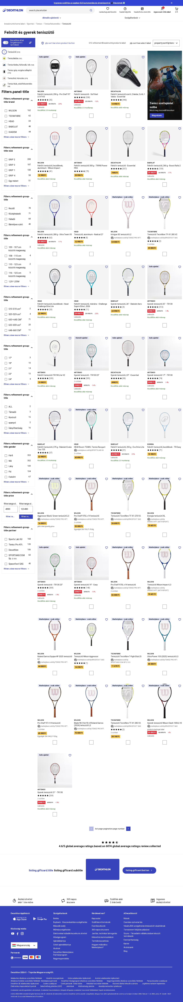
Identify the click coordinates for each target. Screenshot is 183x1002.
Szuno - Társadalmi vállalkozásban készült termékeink (142, 934)
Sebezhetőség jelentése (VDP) (51, 986)
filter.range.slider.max (26, 503)
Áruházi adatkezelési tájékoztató (107, 978)
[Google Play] (41, 918)
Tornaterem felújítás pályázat (137, 930)
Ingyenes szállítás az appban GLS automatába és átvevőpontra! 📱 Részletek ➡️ (89, 3)
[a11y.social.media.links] (13, 934)
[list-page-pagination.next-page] (128, 829)
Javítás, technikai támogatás (104, 933)
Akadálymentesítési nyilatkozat (110, 986)
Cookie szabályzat (50, 984)
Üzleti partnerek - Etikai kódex (71, 984)
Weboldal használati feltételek (97, 984)
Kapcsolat (96, 918)
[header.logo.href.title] (13, 10)
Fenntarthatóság (131, 940)
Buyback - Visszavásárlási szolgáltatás (70, 922)
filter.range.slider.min (11, 503)
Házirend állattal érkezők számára (125, 984)
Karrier (126, 944)
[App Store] (21, 918)
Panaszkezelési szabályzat (157, 981)
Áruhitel (56, 948)
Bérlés (56, 918)
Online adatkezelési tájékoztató (79, 978)
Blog (125, 951)
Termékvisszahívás (100, 941)
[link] (157, 115)
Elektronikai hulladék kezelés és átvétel (70, 933)
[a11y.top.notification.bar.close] (171, 3)
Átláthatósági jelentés (86, 986)
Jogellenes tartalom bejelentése (153, 984)
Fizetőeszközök (98, 926)
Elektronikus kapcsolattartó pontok (23, 986)
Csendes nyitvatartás (133, 922)
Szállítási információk (101, 922)
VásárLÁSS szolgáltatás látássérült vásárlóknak (144, 926)
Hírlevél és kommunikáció (102, 937)
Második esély (59, 926)
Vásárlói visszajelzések (55, 978)
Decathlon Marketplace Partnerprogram (63, 953)
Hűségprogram (59, 937)
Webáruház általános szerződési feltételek (26, 978)
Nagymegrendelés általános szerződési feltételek (125, 981)
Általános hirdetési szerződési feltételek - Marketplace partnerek (34, 981)
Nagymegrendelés (61, 959)
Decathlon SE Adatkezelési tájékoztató (25, 984)
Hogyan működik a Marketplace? (99, 946)
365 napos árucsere (100, 930)
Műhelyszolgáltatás (61, 930)
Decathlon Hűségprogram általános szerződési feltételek (82, 981)
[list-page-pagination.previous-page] (91, 829)
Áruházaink (128, 947)
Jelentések (70, 986)
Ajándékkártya (59, 941)
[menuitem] (52, 18)
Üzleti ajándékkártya (62, 945)
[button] (18, 110)
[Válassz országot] (24, 945)
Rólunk (126, 918)
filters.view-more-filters (15, 137)
